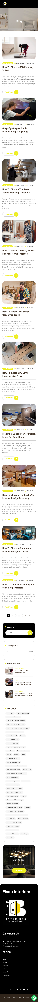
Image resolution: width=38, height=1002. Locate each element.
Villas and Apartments (13, 826)
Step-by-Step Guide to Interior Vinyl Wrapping (15, 130)
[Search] (29, 632)
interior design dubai (12, 777)
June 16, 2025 (19, 669)
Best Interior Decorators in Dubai (15, 724)
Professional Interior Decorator (15, 811)
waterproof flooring (12, 833)
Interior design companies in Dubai (16, 773)
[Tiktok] (27, 990)
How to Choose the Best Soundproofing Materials (16, 191)
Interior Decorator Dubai (13, 769)
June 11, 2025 (19, 692)
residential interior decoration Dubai (17, 815)
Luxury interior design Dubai (14, 788)
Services (5, 962)
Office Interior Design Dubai (14, 807)
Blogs (4, 969)
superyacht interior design (14, 822)
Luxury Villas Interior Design (14, 792)
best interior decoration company (16, 720)
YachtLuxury (10, 837)
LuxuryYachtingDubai (12, 796)
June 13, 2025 (19, 680)
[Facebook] (11, 990)
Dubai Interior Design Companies (16, 747)
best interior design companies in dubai (18, 728)
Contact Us (6, 975)
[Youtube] (24, 990)
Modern (24, 796)
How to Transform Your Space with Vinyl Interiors (18, 586)
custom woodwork (12, 735)
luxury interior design (12, 784)
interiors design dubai (13, 781)
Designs (22, 735)
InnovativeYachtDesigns (13, 762)
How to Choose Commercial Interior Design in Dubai (17, 550)
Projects (5, 966)
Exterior (16, 754)
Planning (27, 807)
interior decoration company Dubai (16, 766)
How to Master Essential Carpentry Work (15, 313)
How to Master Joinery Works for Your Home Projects (18, 252)
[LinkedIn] (17, 990)
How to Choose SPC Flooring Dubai (17, 69)
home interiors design (13, 758)
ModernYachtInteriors (12, 803)
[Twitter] (14, 990)
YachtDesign (24, 833)
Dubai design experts (12, 739)
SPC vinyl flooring (23, 818)
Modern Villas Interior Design (14, 800)
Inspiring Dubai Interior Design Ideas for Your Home (19, 435)
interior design (27, 769)
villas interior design (12, 830)
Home (23, 754)
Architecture (10, 713)
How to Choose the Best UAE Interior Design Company (18, 496)
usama (31, 63)
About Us (5, 972)
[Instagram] (21, 990)
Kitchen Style (25, 781)
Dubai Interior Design (12, 743)
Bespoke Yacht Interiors (13, 717)
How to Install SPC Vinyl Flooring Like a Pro (15, 374)
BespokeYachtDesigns (23, 713)
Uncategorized (7, 63)
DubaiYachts (10, 751)
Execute (9, 754)
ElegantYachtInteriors (23, 751)
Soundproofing (11, 818)
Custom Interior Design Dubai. (15, 732)
